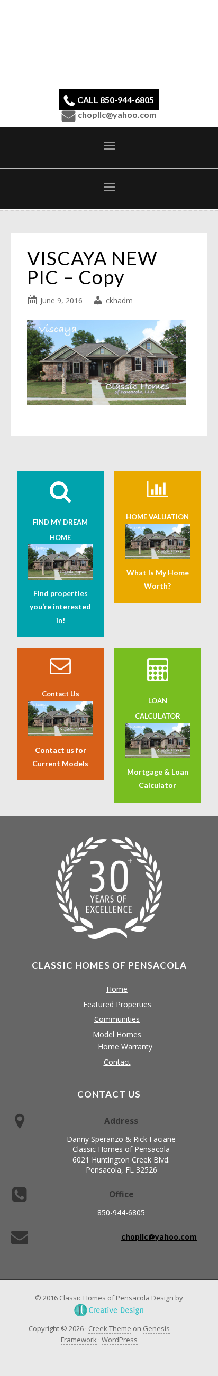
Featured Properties (117, 1004)
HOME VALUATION (157, 517)
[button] (109, 147)
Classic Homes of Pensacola (109, 43)
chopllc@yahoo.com (117, 114)
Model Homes (117, 1034)
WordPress (120, 1339)
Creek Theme (109, 1328)
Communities (117, 1019)
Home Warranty (125, 1047)
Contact (117, 1062)
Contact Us (60, 694)
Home (117, 989)
